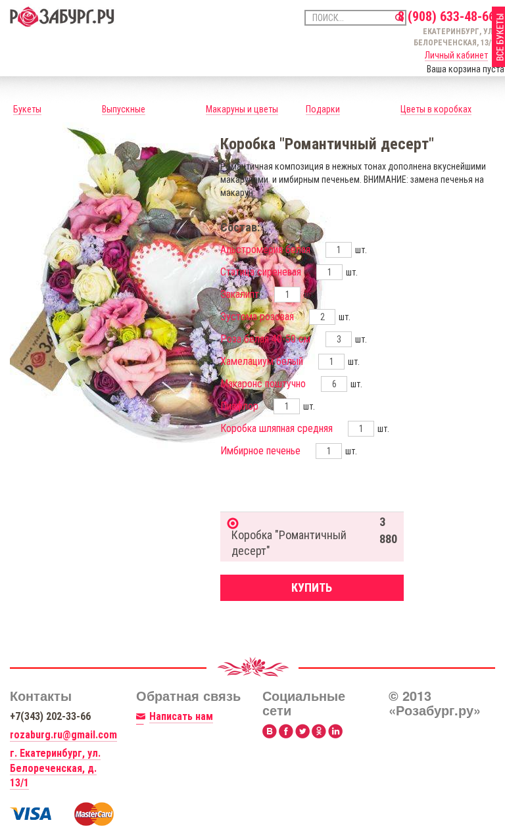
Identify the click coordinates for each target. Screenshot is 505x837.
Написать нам (181, 716)
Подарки (323, 109)
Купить (311, 587)
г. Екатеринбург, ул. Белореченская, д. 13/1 (55, 768)
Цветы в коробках (435, 109)
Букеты (27, 109)
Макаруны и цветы (242, 109)
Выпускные (123, 109)
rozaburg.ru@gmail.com (63, 735)
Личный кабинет (456, 55)
